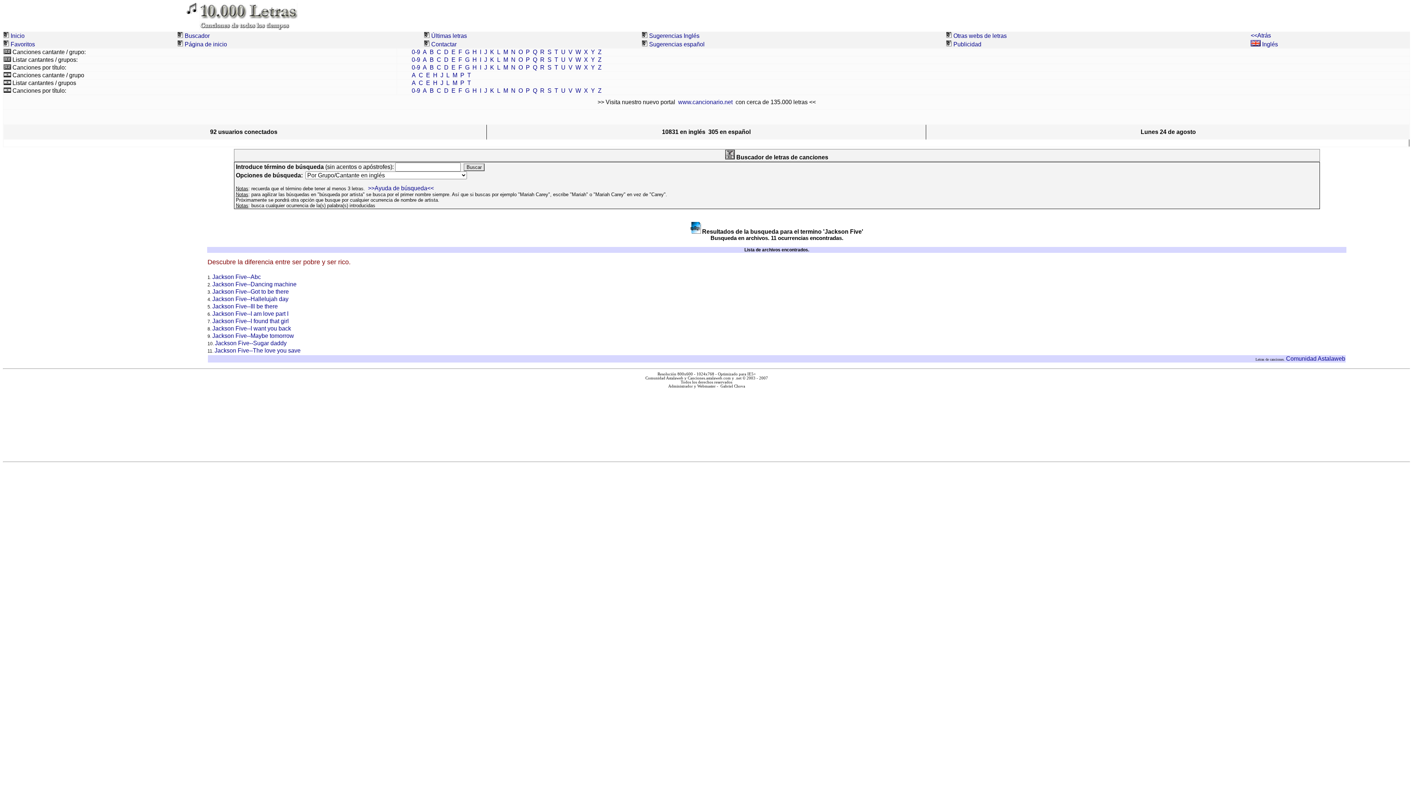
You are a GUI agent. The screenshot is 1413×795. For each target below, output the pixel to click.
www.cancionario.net (705, 102)
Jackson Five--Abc (236, 277)
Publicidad (967, 44)
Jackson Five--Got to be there (250, 292)
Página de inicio (206, 44)
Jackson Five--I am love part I (250, 314)
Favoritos (23, 44)
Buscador (197, 36)
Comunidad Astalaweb (1315, 359)
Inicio (18, 36)
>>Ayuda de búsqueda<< (401, 188)
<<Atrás (1261, 35)
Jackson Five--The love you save (258, 350)
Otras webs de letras (980, 36)
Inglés (1269, 44)
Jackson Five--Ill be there (245, 306)
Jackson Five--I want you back (251, 328)
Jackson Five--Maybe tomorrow (253, 336)
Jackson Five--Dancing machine (254, 284)
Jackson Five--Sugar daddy (251, 343)
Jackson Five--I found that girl (250, 321)
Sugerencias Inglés (674, 36)
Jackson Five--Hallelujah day (250, 299)
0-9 (416, 52)
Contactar (444, 44)
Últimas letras (449, 36)
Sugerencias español (677, 44)
